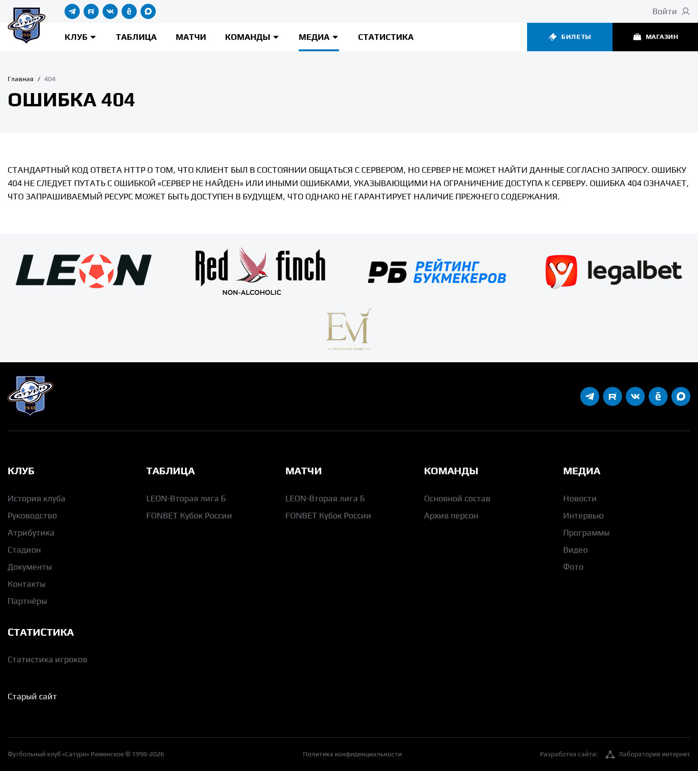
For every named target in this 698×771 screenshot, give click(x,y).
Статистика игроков (47, 659)
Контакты (27, 584)
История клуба (37, 498)
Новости (580, 498)
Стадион (24, 550)
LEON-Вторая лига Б (186, 498)
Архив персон (451, 515)
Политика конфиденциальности (352, 754)
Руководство (32, 515)
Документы (30, 567)
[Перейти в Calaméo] (129, 11)
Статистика (386, 37)
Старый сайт (32, 696)
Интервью (583, 515)
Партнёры (27, 601)
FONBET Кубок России (189, 515)
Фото (573, 567)
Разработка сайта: (615, 754)
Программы (586, 532)
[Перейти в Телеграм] (72, 11)
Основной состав (457, 498)
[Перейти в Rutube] (91, 11)
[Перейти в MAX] (148, 11)
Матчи (191, 37)
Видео (575, 550)
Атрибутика (31, 532)
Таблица (136, 37)
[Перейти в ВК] (110, 11)
